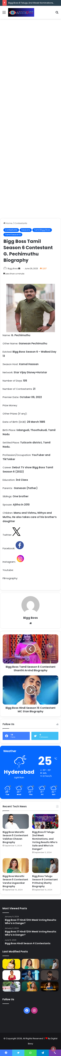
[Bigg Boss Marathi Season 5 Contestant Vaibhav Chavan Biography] (16, 821)
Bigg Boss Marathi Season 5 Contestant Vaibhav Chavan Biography (15, 837)
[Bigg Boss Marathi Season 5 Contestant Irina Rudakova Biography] (31, 987)
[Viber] (55, 1053)
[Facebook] (27, 1010)
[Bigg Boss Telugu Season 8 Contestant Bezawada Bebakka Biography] (31, 975)
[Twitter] (18, 1053)
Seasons (25, 229)
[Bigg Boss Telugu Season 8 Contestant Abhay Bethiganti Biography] (11, 987)
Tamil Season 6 (13, 234)
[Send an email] (19, 268)
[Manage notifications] (53, 1048)
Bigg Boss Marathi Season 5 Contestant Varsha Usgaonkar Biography (15, 881)
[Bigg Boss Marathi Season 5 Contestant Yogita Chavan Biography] (50, 987)
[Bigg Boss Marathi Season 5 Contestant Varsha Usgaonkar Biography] (16, 865)
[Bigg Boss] (21, 12)
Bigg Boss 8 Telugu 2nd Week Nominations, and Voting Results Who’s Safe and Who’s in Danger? (44, 840)
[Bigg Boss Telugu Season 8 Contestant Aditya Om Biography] (50, 975)
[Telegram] (43, 1053)
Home (8, 223)
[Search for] (57, 13)
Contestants (20, 223)
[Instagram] (34, 1010)
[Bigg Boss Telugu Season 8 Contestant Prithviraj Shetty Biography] (45, 865)
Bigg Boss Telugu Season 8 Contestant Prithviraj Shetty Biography (45, 881)
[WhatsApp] (30, 1053)
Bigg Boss (13, 268)
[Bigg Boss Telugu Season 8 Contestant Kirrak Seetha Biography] (11, 964)
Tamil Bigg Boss (42, 229)
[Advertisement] (30, 52)
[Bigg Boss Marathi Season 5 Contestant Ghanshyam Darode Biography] (11, 975)
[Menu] (4, 13)
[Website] (31, 623)
